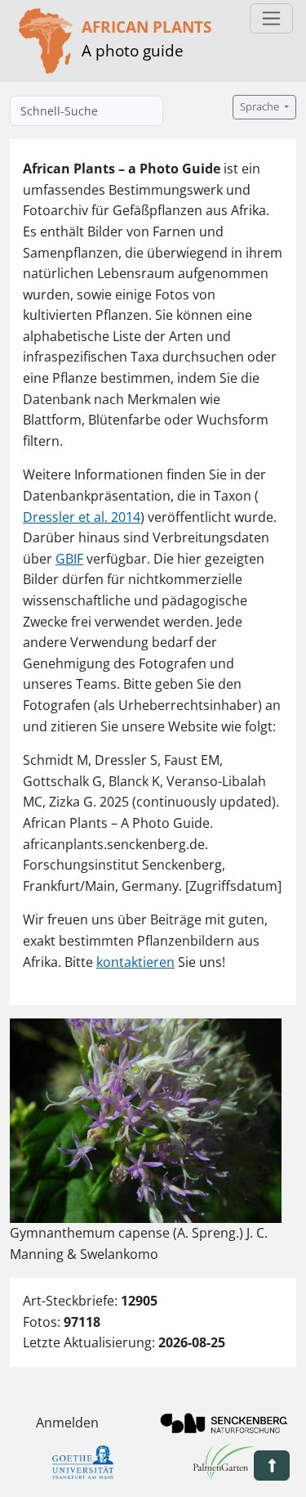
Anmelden (67, 1423)
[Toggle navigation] (271, 18)
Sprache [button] (261, 107)
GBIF (69, 559)
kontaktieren (135, 962)
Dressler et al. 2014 (81, 517)
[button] (272, 1465)
